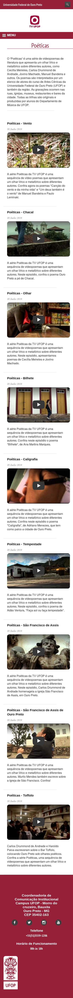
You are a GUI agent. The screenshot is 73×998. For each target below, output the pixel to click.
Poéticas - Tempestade (24, 544)
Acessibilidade (62, 11)
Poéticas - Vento (19, 123)
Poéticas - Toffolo (20, 795)
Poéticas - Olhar (19, 293)
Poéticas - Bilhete (20, 378)
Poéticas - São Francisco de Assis (33, 625)
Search (67, 4)
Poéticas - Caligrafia (22, 459)
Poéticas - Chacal (20, 212)
